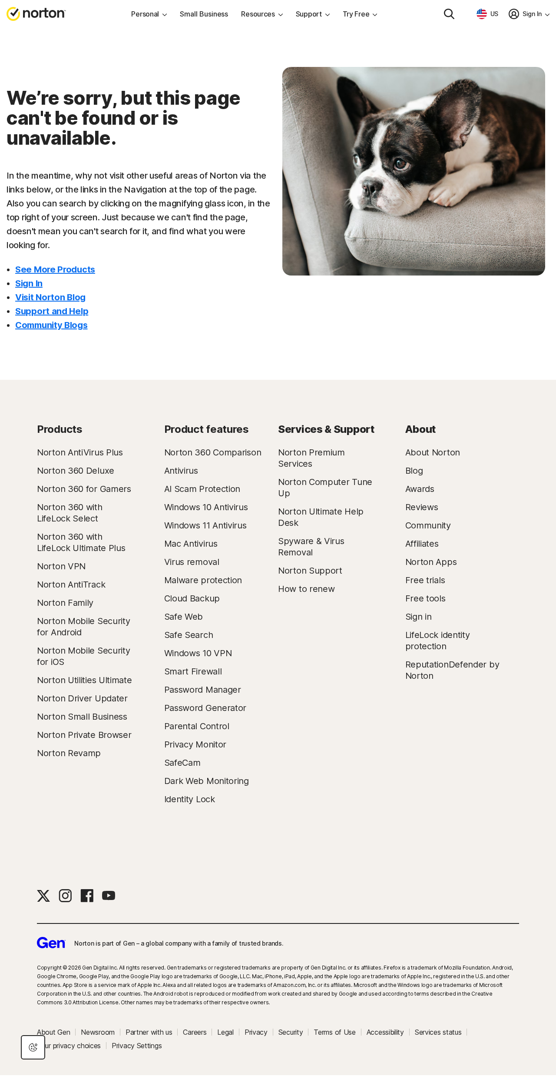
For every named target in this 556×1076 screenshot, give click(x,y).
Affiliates (422, 543)
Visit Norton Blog (50, 297)
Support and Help (51, 311)
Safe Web (183, 616)
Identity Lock (189, 799)
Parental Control (196, 726)
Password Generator (205, 708)
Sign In (29, 283)
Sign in (418, 616)
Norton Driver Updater (82, 698)
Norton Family (65, 603)
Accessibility (385, 1032)
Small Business (204, 14)
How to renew (306, 589)
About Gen (53, 1032)
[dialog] (33, 1047)
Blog (414, 470)
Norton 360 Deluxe (75, 470)
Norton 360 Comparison (212, 452)
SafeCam (182, 762)
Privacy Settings (137, 1045)
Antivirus (181, 470)
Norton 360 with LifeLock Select (70, 513)
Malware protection (203, 580)
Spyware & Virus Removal (311, 547)
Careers (194, 1032)
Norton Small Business (82, 716)
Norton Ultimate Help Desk (321, 517)
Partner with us (149, 1032)
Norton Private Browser (84, 735)
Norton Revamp (69, 753)
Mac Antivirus (191, 543)
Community (428, 525)
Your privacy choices (69, 1045)
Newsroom (98, 1032)
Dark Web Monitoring (206, 781)
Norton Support (310, 570)
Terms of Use (334, 1032)
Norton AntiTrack (71, 584)
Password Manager (202, 689)
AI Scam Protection (202, 489)
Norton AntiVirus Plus (80, 452)
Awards (419, 489)
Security (290, 1032)
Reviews (421, 507)
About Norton (432, 452)
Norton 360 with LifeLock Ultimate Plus (81, 542)
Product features (206, 429)
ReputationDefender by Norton (452, 670)
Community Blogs (51, 325)
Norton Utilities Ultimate (84, 680)
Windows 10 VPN (198, 653)
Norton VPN (61, 566)
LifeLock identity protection (437, 640)
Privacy (256, 1032)
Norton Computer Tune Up (325, 487)
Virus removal (191, 562)
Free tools (425, 598)
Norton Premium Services (311, 458)
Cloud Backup (192, 598)
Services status (438, 1032)
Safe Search (188, 635)
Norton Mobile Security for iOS (83, 656)
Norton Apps (431, 562)
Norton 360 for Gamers (84, 489)
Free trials (425, 580)
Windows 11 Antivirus (205, 525)
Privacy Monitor (195, 744)
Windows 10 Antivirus (206, 507)
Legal (225, 1032)
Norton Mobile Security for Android (83, 627)
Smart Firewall (193, 671)
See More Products (55, 269)
